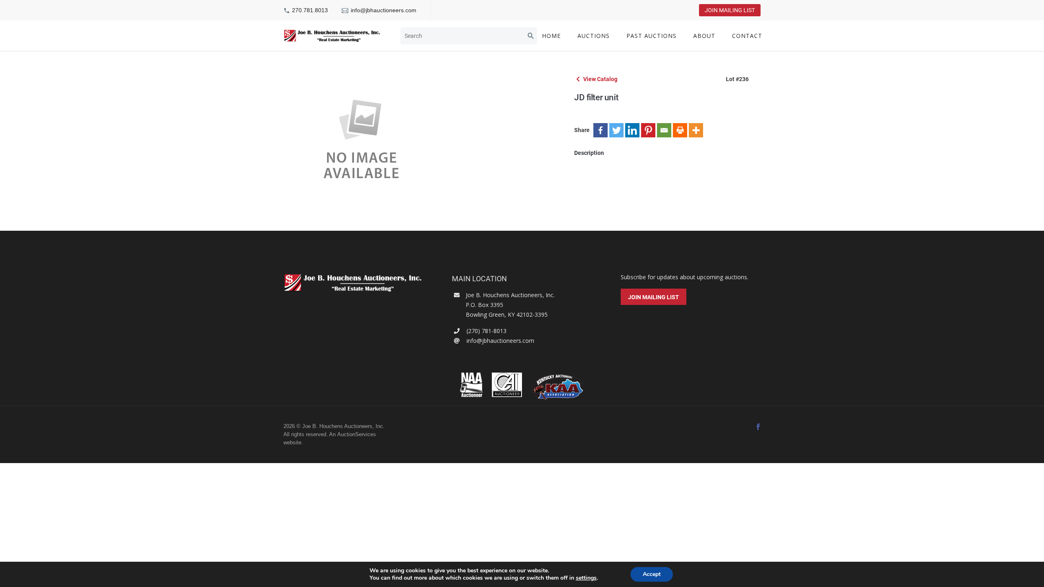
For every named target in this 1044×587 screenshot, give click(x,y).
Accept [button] (652, 574)
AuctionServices (356, 434)
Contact (747, 36)
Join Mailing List (730, 10)
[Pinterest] (648, 130)
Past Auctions (651, 36)
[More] (696, 130)
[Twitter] (616, 130)
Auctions (593, 36)
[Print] (680, 130)
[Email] (664, 130)
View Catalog (599, 79)
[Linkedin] (632, 130)
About (704, 36)
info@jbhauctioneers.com (383, 10)
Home (551, 36)
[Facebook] (600, 130)
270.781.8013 (310, 10)
